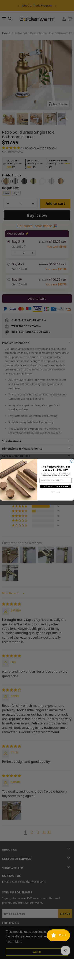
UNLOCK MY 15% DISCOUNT (55, 486)
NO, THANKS (55, 492)
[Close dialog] (71, 461)
